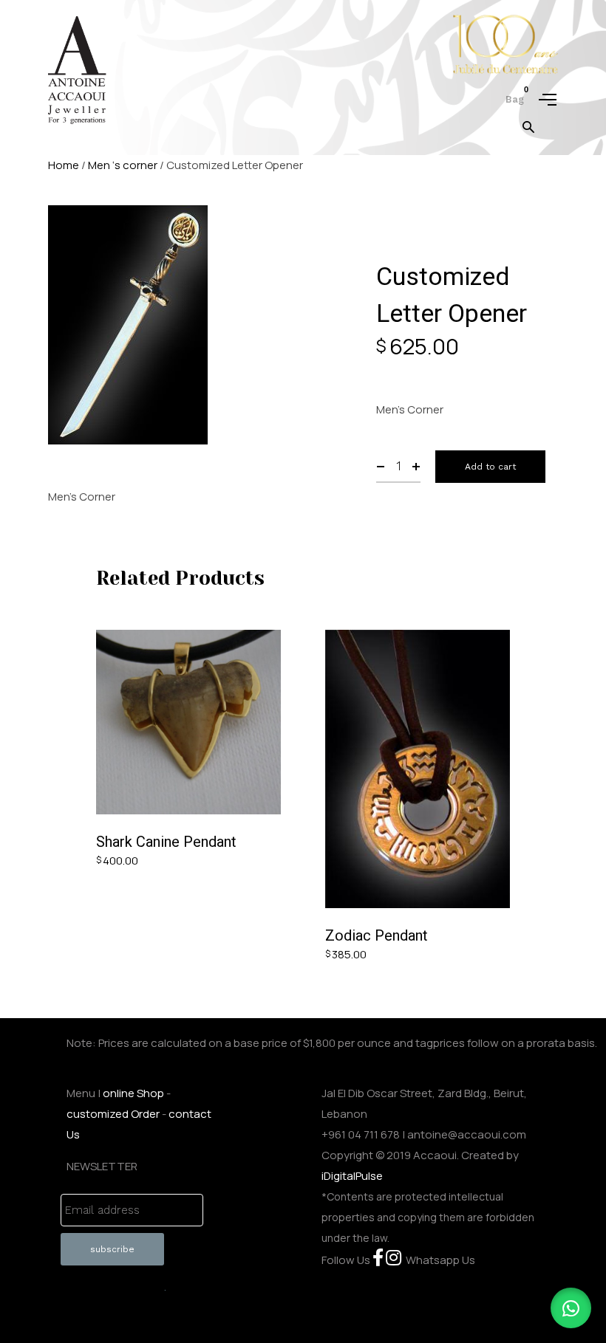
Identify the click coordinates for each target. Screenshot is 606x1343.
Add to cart (490, 466)
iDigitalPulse (352, 1176)
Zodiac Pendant (376, 935)
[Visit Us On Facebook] (378, 1260)
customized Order (113, 1114)
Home (63, 165)
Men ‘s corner (122, 165)
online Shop (133, 1093)
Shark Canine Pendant (166, 842)
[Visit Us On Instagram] (393, 1260)
